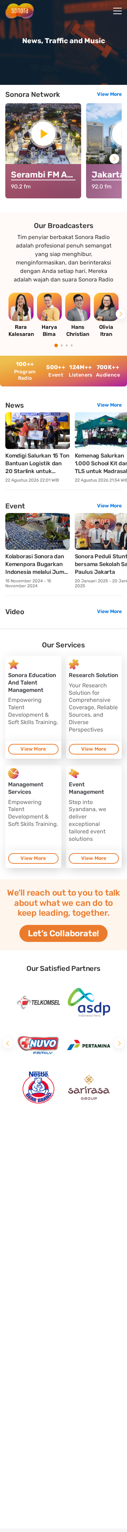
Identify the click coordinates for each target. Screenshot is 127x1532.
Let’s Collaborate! (63, 933)
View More (109, 94)
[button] (114, 159)
